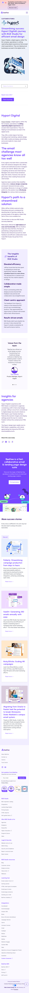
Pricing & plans (14, 482)
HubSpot (3, 930)
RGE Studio (4, 798)
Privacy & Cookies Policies (14, 981)
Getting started (5, 883)
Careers (3, 759)
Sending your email (6, 894)
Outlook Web (4, 944)
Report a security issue (7, 851)
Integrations (4, 804)
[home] (5, 13)
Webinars (3, 873)
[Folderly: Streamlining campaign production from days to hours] (14, 548)
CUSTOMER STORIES (7, 19)
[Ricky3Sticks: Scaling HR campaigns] (14, 649)
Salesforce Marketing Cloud (8, 952)
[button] (26, 12)
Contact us (4, 757)
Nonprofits (4, 828)
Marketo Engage (5, 941)
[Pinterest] (5, 767)
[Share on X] (9, 442)
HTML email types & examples (9, 886)
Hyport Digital (5, 122)
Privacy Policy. (4, 782)
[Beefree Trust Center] (4, 789)
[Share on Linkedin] (6, 442)
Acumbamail (4, 906)
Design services (5, 868)
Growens (16, 989)
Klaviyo (3, 933)
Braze (2, 914)
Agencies (3, 822)
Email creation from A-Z (7, 881)
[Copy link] (2, 442)
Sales (2, 836)
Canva (3, 922)
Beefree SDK (5, 964)
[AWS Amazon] (18, 789)
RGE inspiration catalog (7, 801)
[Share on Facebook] (12, 442)
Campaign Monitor (6, 919)
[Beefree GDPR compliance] (11, 789)
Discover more (13, 7)
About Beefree (5, 754)
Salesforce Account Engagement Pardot (11, 950)
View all (5, 537)
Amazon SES (4, 911)
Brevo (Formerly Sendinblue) (8, 917)
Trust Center (4, 762)
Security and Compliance (7, 848)
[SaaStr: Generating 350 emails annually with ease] (14, 600)
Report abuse (4, 854)
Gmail (2, 928)
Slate (2, 947)
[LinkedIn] (2, 767)
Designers (4, 825)
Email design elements (7, 892)
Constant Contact (5, 925)
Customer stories (5, 865)
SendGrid (3, 955)
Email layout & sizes (6, 889)
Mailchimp (3, 936)
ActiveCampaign (5, 908)
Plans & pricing (7, 99)
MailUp (3, 939)
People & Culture (5, 833)
